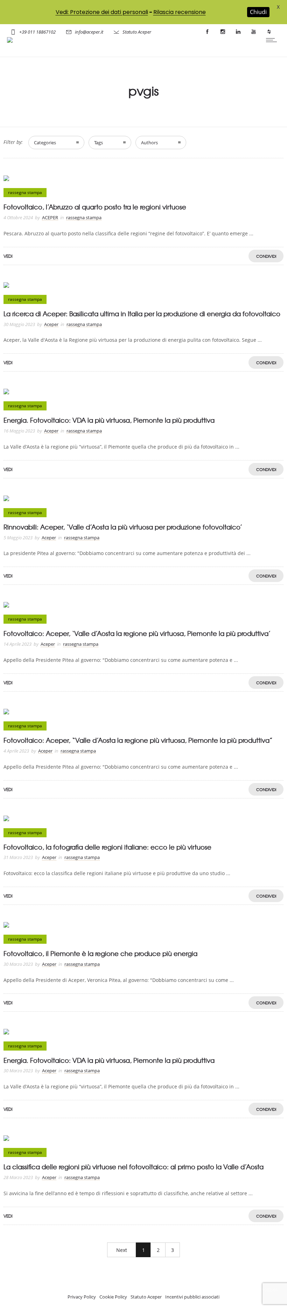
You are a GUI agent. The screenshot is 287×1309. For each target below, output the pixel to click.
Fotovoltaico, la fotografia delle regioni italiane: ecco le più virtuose (107, 847)
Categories (45, 142)
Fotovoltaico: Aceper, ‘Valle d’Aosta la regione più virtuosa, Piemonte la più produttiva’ (137, 633)
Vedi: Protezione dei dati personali (102, 12)
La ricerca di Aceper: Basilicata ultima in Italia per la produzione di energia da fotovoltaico (142, 313)
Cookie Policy (113, 1297)
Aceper (51, 324)
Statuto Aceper (136, 32)
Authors (149, 142)
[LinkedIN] (238, 32)
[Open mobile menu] (273, 40)
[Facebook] (207, 32)
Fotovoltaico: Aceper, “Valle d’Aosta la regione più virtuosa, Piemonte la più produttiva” (138, 740)
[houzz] (268, 32)
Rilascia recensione (179, 12)
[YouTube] (253, 32)
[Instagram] (222, 32)
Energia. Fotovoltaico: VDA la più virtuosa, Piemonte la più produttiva (109, 420)
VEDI (8, 256)
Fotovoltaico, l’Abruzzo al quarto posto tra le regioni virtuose (95, 207)
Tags (98, 142)
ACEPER (50, 217)
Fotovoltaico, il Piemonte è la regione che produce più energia (100, 953)
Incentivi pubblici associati (192, 1297)
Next (121, 1250)
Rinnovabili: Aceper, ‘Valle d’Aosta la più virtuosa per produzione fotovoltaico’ (123, 527)
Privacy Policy (82, 1297)
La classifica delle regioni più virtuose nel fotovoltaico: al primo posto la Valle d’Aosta (134, 1166)
